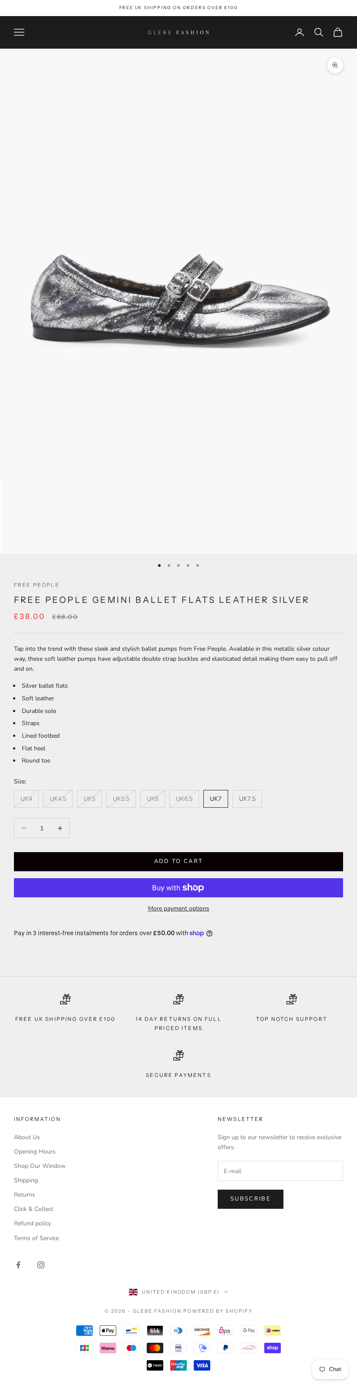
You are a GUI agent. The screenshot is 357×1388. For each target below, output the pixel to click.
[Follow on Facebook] (18, 1265)
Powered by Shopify (218, 1311)
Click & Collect (33, 1209)
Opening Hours (35, 1151)
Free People (37, 585)
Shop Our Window (40, 1166)
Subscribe (250, 1199)
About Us (27, 1137)
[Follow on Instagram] (41, 1265)
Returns (24, 1195)
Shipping (26, 1180)
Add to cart (178, 861)
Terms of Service (36, 1238)
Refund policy (32, 1223)
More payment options (178, 908)
